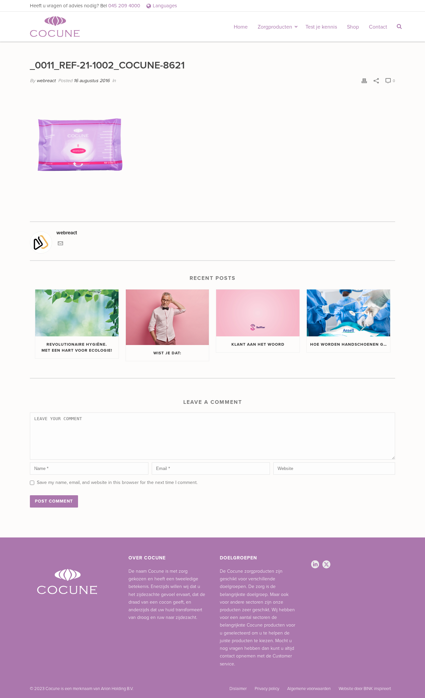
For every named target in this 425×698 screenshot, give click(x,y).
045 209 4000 (124, 6)
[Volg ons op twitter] (326, 564)
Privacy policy (267, 688)
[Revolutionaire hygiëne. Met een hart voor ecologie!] (77, 313)
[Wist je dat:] (167, 317)
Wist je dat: (167, 353)
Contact (378, 27)
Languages (165, 6)
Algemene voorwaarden (309, 688)
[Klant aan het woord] (257, 313)
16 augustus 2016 (92, 80)
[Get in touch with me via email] (60, 244)
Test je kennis (321, 27)
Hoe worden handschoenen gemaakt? (350, 344)
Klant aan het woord (258, 344)
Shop (353, 27)
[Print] (364, 80)
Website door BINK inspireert (365, 688)
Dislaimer (238, 688)
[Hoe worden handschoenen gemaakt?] (348, 313)
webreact (46, 80)
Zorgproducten (275, 27)
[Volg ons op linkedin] (315, 564)
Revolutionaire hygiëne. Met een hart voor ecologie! (77, 347)
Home (241, 27)
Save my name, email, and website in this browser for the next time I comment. (117, 482)
